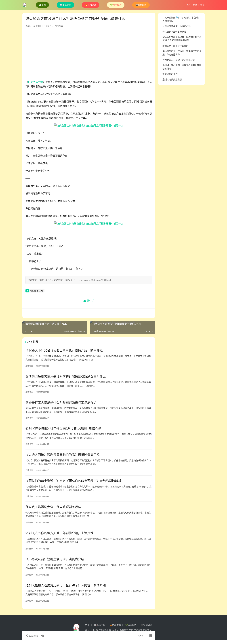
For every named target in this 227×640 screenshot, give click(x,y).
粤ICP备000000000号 (140, 630)
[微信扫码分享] (42, 635)
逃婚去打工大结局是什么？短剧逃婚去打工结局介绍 (61, 403)
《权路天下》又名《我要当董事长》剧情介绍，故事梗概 (64, 350)
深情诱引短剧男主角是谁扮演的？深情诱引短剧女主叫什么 (65, 376)
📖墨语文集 (65, 5)
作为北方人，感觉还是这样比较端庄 (179, 60)
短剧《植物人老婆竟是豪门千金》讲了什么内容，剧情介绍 (65, 585)
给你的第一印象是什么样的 (175, 45)
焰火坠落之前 (35, 82)
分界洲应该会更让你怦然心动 (176, 26)
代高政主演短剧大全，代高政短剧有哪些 (53, 507)
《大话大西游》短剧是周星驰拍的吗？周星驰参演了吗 (62, 455)
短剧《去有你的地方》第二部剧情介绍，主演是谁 (59, 533)
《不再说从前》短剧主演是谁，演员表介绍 (54, 559)
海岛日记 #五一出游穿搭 (174, 31)
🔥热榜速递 (90, 5)
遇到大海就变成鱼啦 (172, 79)
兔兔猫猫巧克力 (170, 74)
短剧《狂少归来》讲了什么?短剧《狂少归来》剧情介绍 (63, 429)
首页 (44, 5)
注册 (202, 5)
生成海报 (33, 635)
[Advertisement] (88, 55)
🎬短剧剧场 (141, 5)
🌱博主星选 (115, 5)
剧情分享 (59, 26)
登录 (195, 5)
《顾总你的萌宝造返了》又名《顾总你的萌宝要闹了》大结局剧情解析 (73, 481)
